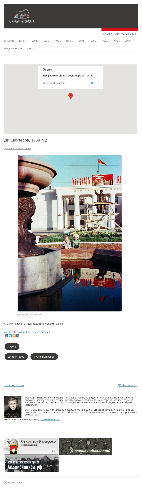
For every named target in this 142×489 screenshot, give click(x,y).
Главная (9, 40)
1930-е (45, 40)
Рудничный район (44, 356)
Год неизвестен (13, 48)
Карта (30, 48)
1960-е (81, 40)
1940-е (57, 40)
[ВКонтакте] (6, 335)
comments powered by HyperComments (27, 332)
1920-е (34, 40)
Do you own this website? (54, 83)
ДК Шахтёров (16, 356)
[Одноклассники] (14, 335)
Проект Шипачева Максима (119, 34)
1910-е (22, 40)
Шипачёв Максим (50, 419)
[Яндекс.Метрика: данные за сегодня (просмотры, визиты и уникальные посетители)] (14, 483)
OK (92, 83)
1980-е (104, 40)
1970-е (93, 40)
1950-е (69, 40)
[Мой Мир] (17, 335)
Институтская (14, 385)
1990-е (116, 40)
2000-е (128, 40)
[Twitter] (10, 335)
